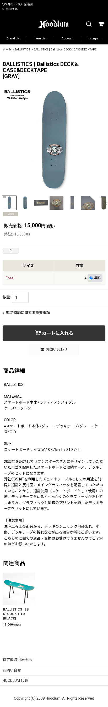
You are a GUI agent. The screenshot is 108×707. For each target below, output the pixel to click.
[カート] (100, 24)
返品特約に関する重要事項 (28, 313)
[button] (88, 24)
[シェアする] (11, 251)
